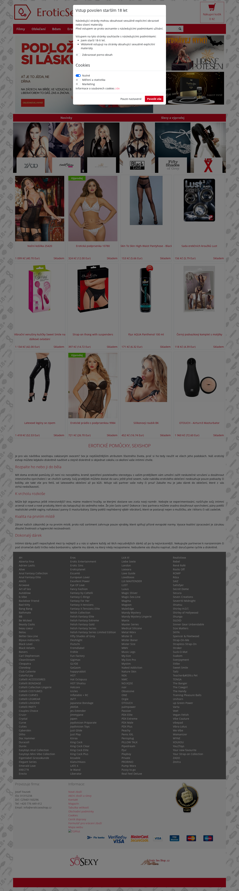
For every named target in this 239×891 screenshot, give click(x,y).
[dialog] (119, 445)
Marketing (88, 84)
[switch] (78, 55)
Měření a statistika (93, 80)
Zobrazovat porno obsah (97, 54)
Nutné (86, 75)
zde (117, 88)
